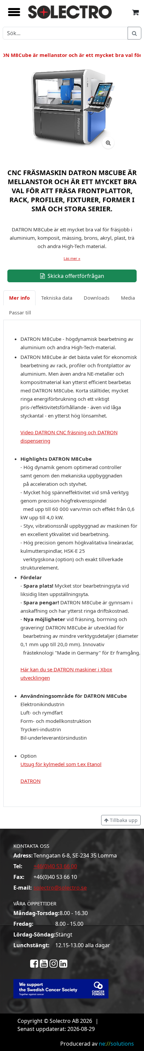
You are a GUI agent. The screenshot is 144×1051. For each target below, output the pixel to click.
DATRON (30, 780)
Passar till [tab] (20, 312)
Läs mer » (72, 258)
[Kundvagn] (135, 12)
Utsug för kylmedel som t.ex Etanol (60, 764)
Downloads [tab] (97, 298)
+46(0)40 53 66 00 (55, 866)
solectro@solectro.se (60, 887)
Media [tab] (128, 298)
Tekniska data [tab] (56, 298)
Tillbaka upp (123, 820)
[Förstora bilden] (108, 143)
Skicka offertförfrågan (75, 276)
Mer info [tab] (19, 298)
